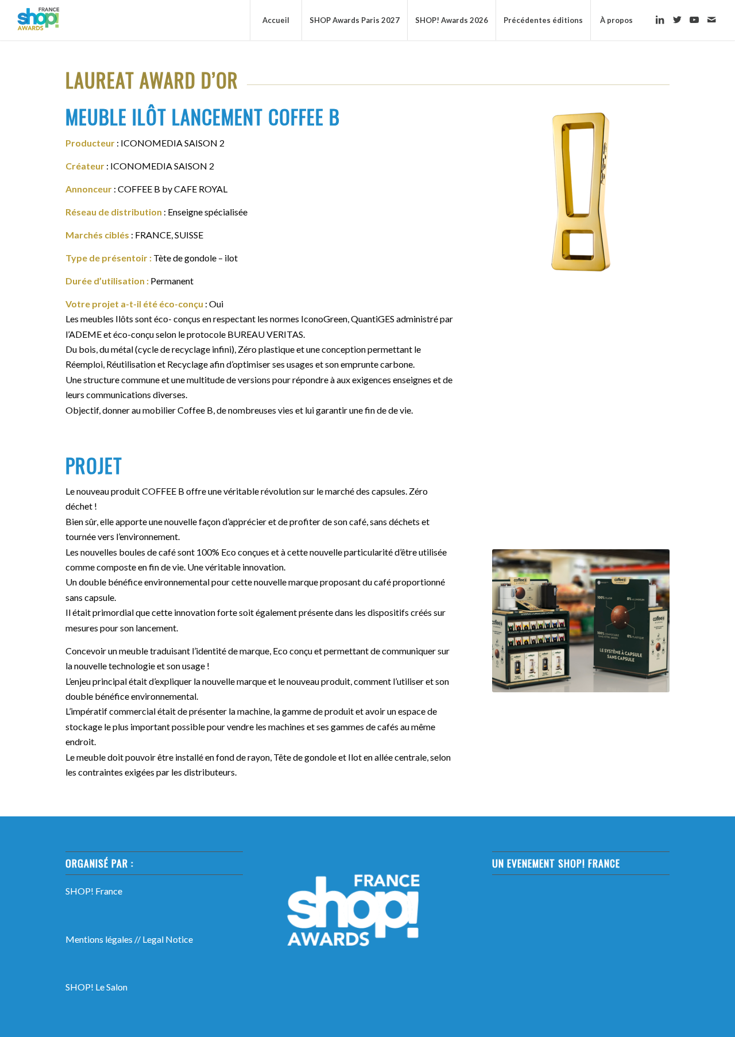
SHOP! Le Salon (96, 986)
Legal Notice (167, 939)
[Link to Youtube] (694, 19)
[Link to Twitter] (677, 19)
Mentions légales (99, 939)
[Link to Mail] (711, 19)
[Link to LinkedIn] (659, 19)
